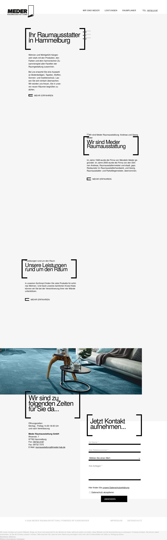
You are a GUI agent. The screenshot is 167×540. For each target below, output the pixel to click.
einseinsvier (82, 520)
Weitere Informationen (8, 539)
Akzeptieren (4, 536)
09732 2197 (152, 10)
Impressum (116, 520)
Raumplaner (129, 10)
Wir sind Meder (91, 10)
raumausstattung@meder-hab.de (50, 447)
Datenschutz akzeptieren (102, 492)
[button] (88, 31)
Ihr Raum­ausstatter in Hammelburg (54, 36)
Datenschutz (134, 520)
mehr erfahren (43, 95)
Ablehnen (12, 536)
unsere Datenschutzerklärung (116, 487)
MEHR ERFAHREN (40, 299)
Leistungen (111, 10)
